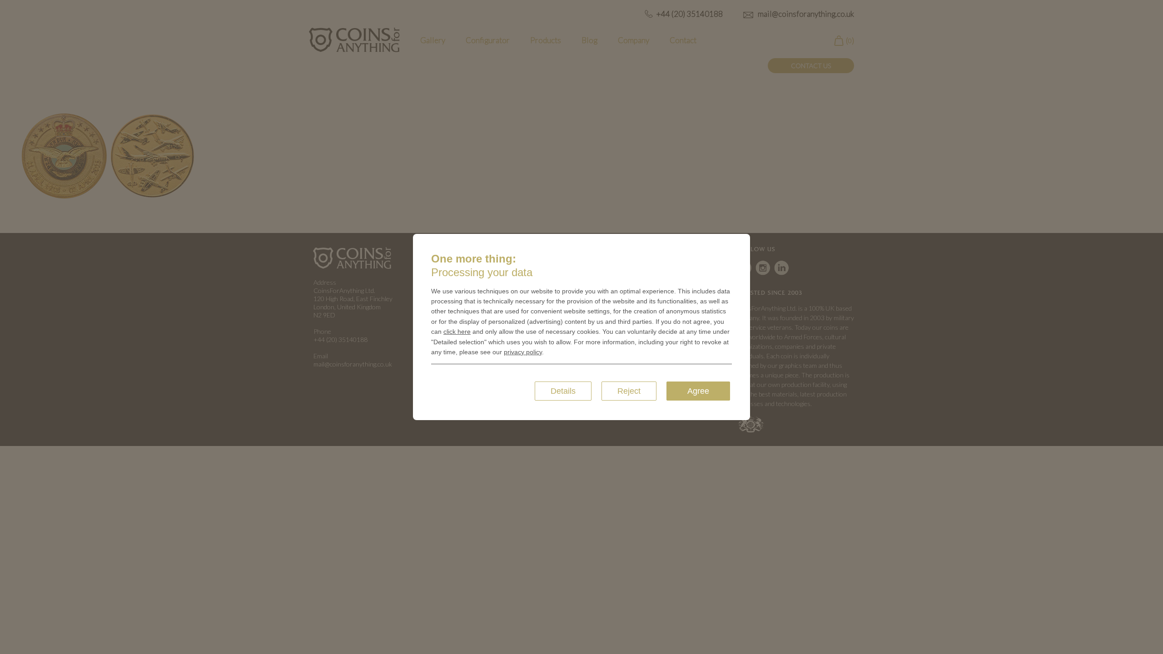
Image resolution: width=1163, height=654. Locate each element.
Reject (629, 391)
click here (457, 331)
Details (563, 391)
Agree (698, 391)
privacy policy (523, 352)
